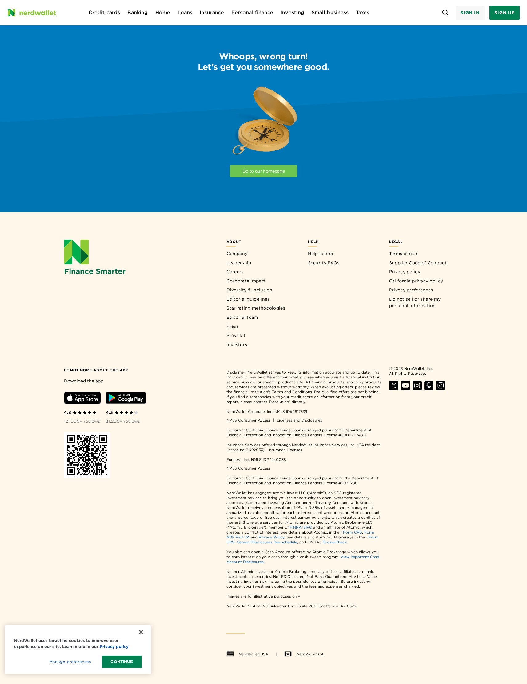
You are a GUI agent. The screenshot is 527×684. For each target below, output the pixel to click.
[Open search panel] (446, 13)
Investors (236, 344)
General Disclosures (254, 542)
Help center (321, 253)
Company (236, 253)
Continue (121, 661)
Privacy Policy (271, 537)
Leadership (238, 262)
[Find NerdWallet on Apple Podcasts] (428, 388)
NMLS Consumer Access (248, 420)
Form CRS (352, 532)
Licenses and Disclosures (299, 420)
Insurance (212, 12)
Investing (292, 12)
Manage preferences (70, 661)
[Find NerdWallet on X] (393, 388)
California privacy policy (416, 280)
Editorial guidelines (247, 299)
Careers (234, 271)
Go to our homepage (263, 171)
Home (162, 12)
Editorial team (242, 317)
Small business (330, 12)
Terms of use (403, 253)
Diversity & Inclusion (249, 289)
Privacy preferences (411, 289)
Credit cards (104, 12)
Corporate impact (246, 280)
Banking (137, 12)
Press (232, 326)
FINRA (295, 527)
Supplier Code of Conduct (418, 262)
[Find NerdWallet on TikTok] (440, 388)
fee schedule (285, 542)
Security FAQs (324, 262)
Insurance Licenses (285, 449)
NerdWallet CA (310, 654)
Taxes (362, 12)
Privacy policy (404, 271)
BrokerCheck (335, 542)
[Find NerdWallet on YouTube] (405, 388)
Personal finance (252, 12)
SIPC (307, 527)
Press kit (236, 335)
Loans (185, 12)
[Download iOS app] (82, 399)
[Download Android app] (126, 399)
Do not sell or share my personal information (415, 302)
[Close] (141, 632)
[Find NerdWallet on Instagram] (417, 388)
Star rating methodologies (255, 308)
